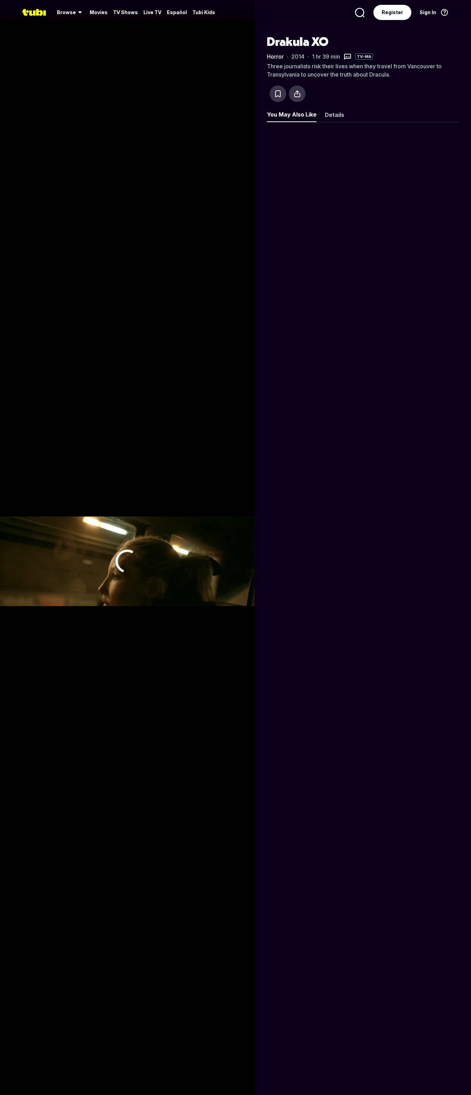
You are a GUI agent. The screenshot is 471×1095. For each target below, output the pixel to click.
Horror (275, 56)
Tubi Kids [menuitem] (203, 12)
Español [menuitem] (177, 12)
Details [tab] (334, 114)
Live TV (152, 12)
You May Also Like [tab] (292, 114)
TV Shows (125, 12)
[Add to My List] (278, 94)
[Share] (297, 94)
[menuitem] (70, 12)
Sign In (428, 12)
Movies (99, 12)
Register (392, 12)
